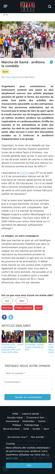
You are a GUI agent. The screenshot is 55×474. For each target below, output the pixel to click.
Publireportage (31, 425)
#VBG (15, 413)
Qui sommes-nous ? (17, 437)
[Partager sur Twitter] (11, 317)
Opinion (42, 421)
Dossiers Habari (15, 417)
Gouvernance (12, 421)
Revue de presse (11, 429)
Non (22, 300)
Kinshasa (7, 307)
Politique (16, 425)
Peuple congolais (23, 307)
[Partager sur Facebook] (4, 317)
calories (24, 172)
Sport (5, 71)
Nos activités (37, 437)
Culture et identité (30, 413)
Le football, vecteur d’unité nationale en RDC (34, 347)
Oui (7, 300)
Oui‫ (29, 465)
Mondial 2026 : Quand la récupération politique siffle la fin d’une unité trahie (12, 348)
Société (36, 429)
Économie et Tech (35, 417)
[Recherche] (49, 6)
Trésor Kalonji (11, 77)
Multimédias (28, 421)
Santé (26, 429)
